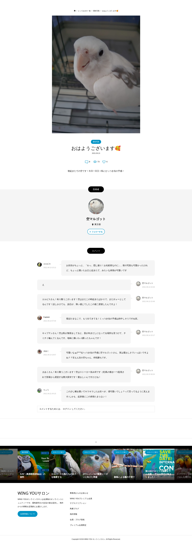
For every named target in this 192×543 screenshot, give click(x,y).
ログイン (67, 409)
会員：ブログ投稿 (77, 520)
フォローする (97, 232)
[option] (33, 464)
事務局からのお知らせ (79, 493)
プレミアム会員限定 (78, 525)
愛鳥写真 (96, 142)
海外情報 (73, 514)
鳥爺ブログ (74, 509)
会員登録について (27, 514)
